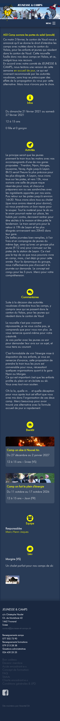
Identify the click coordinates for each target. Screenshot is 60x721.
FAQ (5, 673)
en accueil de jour (24, 70)
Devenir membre (12, 663)
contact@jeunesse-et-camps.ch (16, 628)
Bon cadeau (9, 659)
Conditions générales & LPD (19, 683)
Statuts (6, 677)
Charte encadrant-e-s (15, 680)
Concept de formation (15, 670)
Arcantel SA (24, 705)
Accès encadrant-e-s (14, 666)
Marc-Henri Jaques (17, 532)
